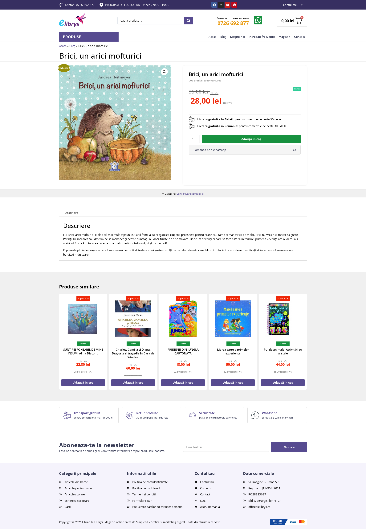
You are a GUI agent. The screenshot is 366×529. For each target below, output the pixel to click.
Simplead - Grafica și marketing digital (160, 522)
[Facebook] (214, 5)
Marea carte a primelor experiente (233, 351)
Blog (223, 37)
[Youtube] (227, 5)
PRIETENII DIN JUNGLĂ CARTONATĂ (183, 351)
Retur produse (147, 413)
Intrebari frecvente (262, 37)
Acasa (213, 37)
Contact (299, 37)
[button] (164, 71)
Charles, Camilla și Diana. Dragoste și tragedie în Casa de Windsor (133, 353)
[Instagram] (221, 5)
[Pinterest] (234, 5)
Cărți (72, 46)
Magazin (284, 37)
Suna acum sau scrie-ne (233, 18)
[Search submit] (188, 20)
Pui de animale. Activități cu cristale (283, 351)
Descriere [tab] (71, 213)
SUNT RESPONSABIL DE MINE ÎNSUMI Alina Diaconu (83, 351)
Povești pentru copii (193, 193)
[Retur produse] (129, 415)
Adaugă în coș (251, 139)
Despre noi (237, 37)
